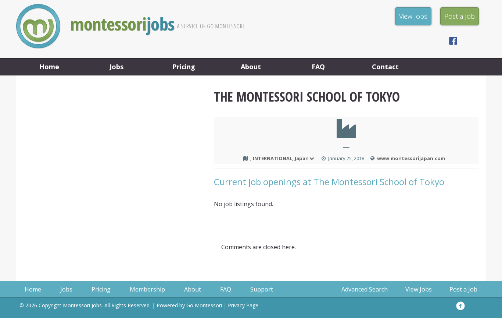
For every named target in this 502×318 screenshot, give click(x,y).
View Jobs (418, 289)
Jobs (116, 66)
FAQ (318, 66)
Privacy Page (243, 305)
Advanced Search (364, 289)
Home (49, 66)
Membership (147, 289)
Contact (385, 66)
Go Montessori (204, 305)
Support (261, 289)
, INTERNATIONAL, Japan (279, 158)
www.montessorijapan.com (411, 158)
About (251, 66)
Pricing (183, 66)
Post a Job (463, 289)
